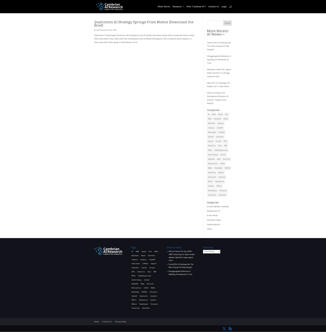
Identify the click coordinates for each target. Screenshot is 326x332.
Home (96, 321)
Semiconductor (213, 224)
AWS (210, 119)
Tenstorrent (212, 195)
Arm (226, 114)
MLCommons (213, 164)
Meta (219, 159)
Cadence (221, 123)
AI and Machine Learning (217, 206)
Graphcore (211, 146)
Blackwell (217, 119)
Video (209, 229)
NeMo (210, 168)
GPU (225, 141)
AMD (214, 114)
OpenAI (221, 173)
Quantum (222, 177)
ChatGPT (220, 128)
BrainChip (211, 123)
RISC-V (210, 181)
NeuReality (218, 168)
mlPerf (222, 164)
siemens (211, 186)
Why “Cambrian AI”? (196, 7)
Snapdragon (212, 191)
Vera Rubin (222, 195)
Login (224, 7)
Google (218, 141)
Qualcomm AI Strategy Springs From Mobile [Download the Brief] (144, 23)
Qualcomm (212, 177)
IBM (225, 146)
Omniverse (212, 173)
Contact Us (213, 7)
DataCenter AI (213, 211)
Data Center (212, 132)
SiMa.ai (219, 186)
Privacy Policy (120, 321)
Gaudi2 (210, 141)
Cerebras (211, 128)
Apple (220, 114)
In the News (212, 215)
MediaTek (211, 159)
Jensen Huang (213, 155)
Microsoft (226, 159)
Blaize (226, 119)
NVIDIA (227, 168)
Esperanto (219, 137)
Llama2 (223, 155)
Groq (220, 146)
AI (208, 114)
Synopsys (223, 191)
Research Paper (214, 220)
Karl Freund (101, 30)
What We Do (164, 7)
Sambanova (219, 181)
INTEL (210, 150)
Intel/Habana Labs (221, 150)
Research (177, 7)
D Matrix (222, 132)
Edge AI (211, 137)
